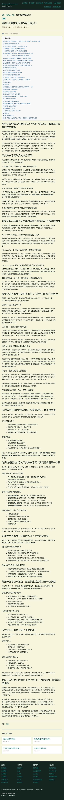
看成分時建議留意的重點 (9, 91)
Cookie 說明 (52, 771)
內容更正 (35, 776)
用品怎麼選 (47, 6)
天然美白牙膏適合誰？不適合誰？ (12, 111)
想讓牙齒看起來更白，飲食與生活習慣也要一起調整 (16, 103)
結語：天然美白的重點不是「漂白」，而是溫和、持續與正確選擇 (20, 118)
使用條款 (51, 773)
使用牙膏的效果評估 (9, 739)
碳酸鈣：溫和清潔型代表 (9, 67)
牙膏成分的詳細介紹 (40, 748)
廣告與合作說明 (37, 779)
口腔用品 (8, 15)
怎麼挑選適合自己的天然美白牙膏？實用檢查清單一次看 (18, 87)
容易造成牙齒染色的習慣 (9, 106)
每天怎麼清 (39, 3)
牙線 (18, 771)
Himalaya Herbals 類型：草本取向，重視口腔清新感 (17, 58)
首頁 (3, 15)
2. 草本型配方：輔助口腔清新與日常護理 (14, 48)
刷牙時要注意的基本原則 (9, 99)
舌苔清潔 (19, 776)
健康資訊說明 (53, 776)
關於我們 (35, 768)
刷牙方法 (19, 768)
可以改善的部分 (7, 82)
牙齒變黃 (32, 3)
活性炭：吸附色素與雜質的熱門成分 (12, 72)
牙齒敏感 (3, 776)
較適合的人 (6, 113)
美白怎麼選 (57, 3)
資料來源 (35, 773)
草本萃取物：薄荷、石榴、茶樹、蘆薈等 (14, 77)
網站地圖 (51, 779)
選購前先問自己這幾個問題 (10, 89)
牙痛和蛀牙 (4, 779)
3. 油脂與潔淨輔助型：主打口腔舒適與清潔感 (15, 51)
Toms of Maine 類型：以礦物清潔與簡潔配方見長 (16, 55)
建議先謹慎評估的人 (8, 115)
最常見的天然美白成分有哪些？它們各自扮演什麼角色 (17, 65)
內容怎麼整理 (37, 771)
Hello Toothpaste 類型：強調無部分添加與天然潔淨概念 (18, 60)
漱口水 (19, 779)
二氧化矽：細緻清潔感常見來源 (11, 70)
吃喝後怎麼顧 (48, 3)
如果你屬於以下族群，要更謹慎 (11, 94)
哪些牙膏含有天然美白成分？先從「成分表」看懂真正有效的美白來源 (21, 41)
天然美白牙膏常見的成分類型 (11, 44)
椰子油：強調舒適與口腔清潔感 (11, 75)
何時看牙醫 (4, 782)
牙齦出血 (3, 773)
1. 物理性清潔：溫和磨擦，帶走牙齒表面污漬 (15, 46)
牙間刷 (19, 773)
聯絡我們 (35, 782)
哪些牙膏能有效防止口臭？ (42, 739)
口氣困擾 (25, 3)
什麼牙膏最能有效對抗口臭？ (12, 748)
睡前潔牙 (19, 782)
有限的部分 (6, 84)
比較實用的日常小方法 (9, 108)
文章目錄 (8, 38)
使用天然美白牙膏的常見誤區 (11, 101)
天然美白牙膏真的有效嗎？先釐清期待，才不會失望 (16, 79)
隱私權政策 (52, 768)
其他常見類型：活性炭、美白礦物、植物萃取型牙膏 (16, 63)
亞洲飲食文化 (56, 6)
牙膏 (13, 15)
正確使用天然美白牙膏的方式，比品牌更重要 (15, 96)
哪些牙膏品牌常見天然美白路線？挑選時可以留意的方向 (18, 53)
